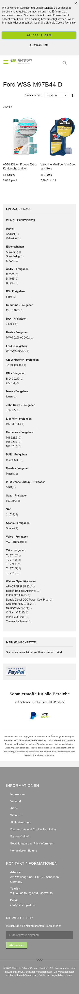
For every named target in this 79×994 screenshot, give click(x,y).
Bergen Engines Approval (23, 590)
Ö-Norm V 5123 (17, 612)
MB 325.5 (13, 441)
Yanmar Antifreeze (18, 621)
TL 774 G (13, 568)
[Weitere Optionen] (16, 674)
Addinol (12, 233)
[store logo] (28, 61)
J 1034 (12, 514)
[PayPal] (33, 719)
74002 (11, 323)
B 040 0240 (14, 378)
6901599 (13, 500)
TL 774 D (13, 559)
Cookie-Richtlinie (66, 22)
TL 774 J (13, 572)
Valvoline (13, 238)
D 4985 (12, 278)
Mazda (12, 473)
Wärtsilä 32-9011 (17, 616)
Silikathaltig (14, 256)
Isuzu (11, 396)
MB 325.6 (13, 446)
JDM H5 (12, 410)
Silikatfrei (13, 252)
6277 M (12, 382)
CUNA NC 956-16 (18, 595)
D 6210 (12, 283)
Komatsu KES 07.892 (20, 603)
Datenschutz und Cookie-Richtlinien (33, 829)
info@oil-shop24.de (22, 905)
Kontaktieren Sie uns (23, 850)
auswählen (38, 45)
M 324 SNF (14, 459)
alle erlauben (39, 35)
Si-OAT (12, 260)
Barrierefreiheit (19, 836)
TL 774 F (13, 564)
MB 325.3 (13, 437)
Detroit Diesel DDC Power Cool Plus (29, 599)
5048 (11, 487)
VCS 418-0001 (16, 541)
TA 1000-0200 (16, 364)
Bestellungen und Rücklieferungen (32, 843)
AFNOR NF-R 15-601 (20, 586)
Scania (12, 528)
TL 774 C (13, 555)
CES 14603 (14, 310)
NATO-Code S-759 (19, 608)
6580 (11, 296)
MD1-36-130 (15, 423)
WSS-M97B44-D (17, 351)
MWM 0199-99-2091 (19, 337)
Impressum (17, 794)
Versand (15, 801)
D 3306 (12, 274)
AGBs (14, 808)
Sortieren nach (33, 95)
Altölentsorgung (20, 822)
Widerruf (15, 815)
